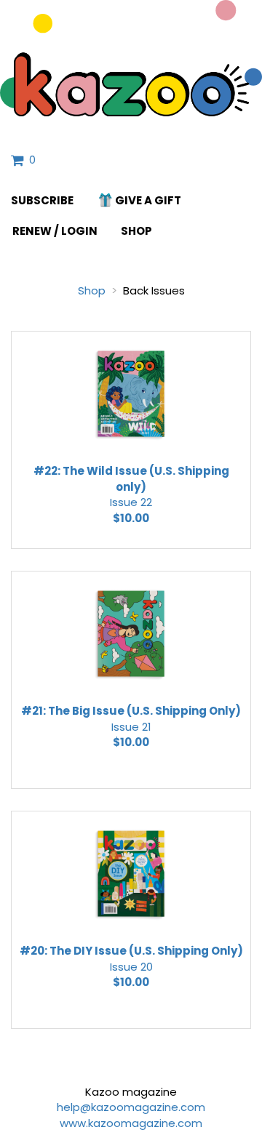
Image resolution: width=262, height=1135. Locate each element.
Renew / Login (55, 230)
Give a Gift (148, 200)
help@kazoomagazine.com (131, 1107)
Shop (136, 230)
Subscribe (42, 200)
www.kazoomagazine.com (131, 1123)
